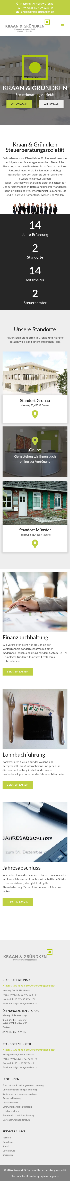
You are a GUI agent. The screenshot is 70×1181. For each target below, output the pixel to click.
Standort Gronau (35, 401)
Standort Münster (35, 530)
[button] (63, 26)
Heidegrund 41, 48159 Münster (35, 535)
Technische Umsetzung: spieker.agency (35, 1176)
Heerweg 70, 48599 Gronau (35, 405)
